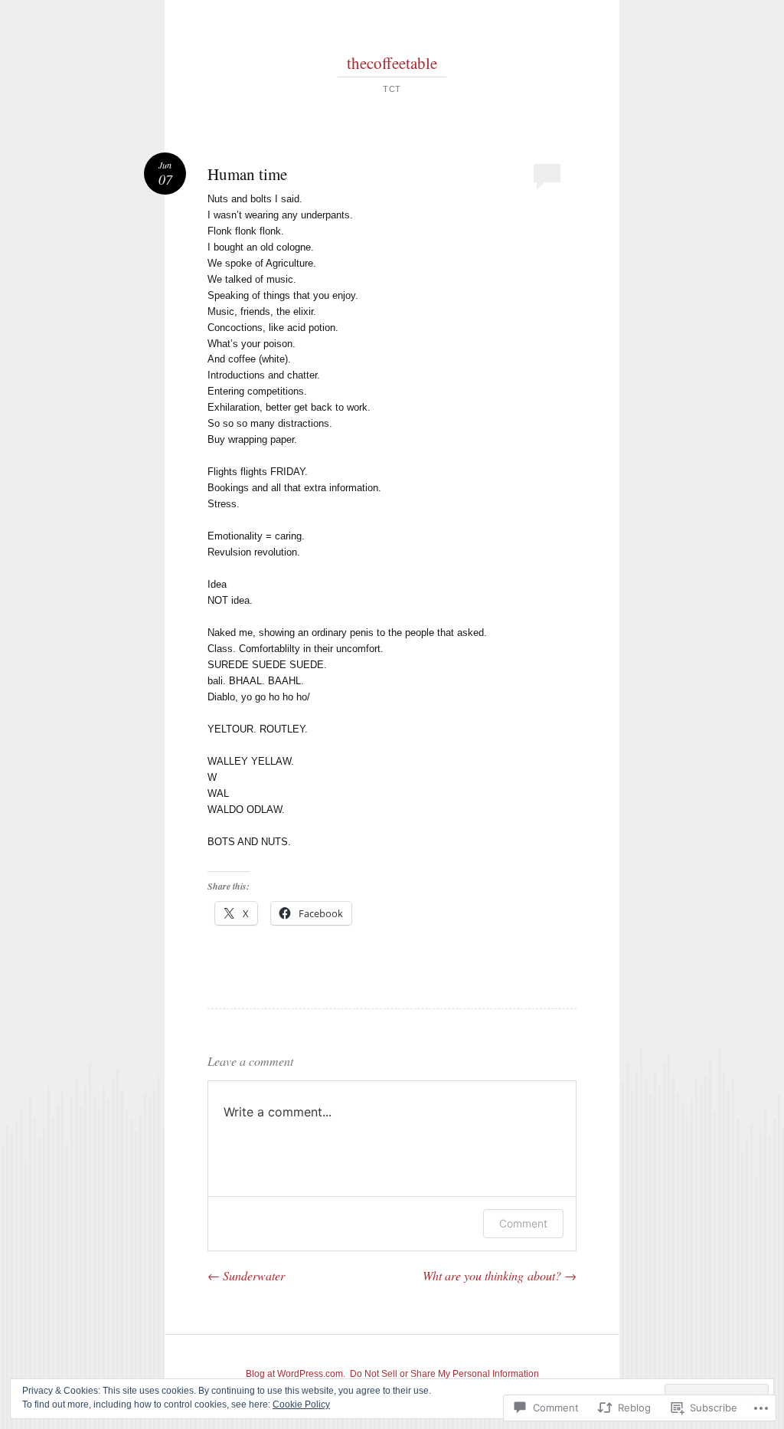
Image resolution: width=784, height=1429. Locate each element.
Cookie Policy (301, 1404)
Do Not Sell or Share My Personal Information (444, 1373)
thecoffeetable (392, 63)
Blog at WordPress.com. (295, 1373)
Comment (523, 1223)
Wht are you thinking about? (500, 1275)
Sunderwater (246, 1275)
